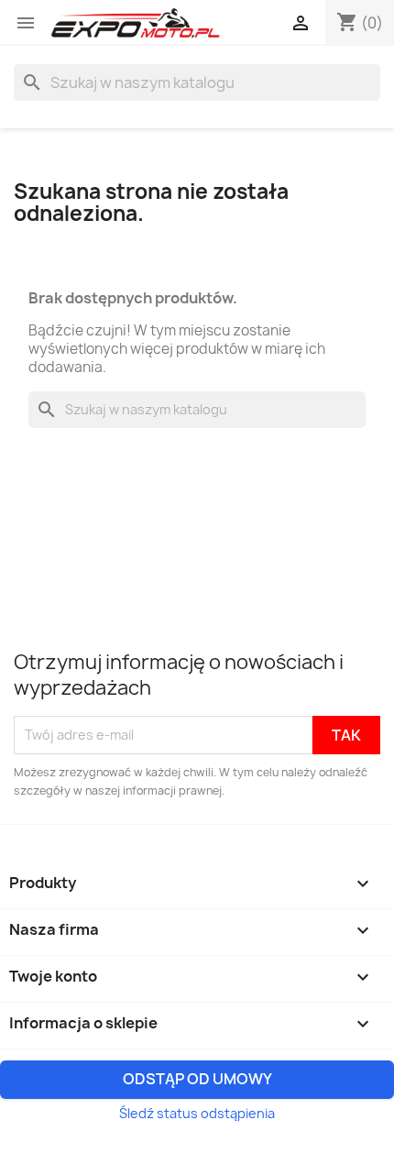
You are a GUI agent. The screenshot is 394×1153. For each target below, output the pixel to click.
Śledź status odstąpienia (197, 1113)
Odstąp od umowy (197, 1079)
